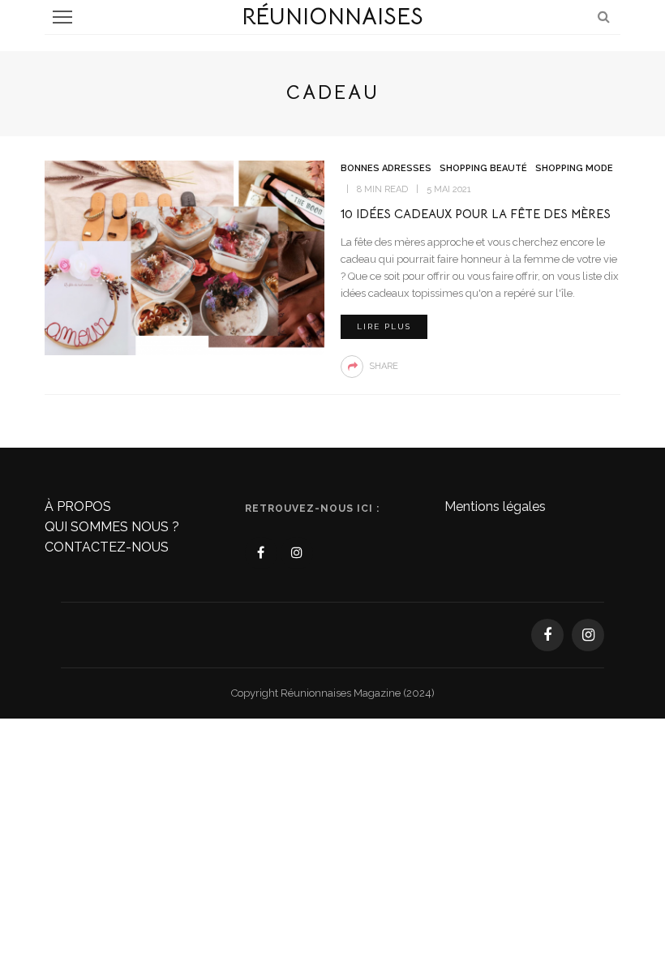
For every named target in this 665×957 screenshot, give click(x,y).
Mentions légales (495, 506)
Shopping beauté (483, 168)
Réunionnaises (332, 16)
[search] (604, 16)
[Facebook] (261, 553)
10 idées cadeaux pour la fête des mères (476, 213)
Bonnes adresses (386, 168)
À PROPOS (78, 506)
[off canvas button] (62, 17)
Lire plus (384, 326)
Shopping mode (574, 168)
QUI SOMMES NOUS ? (112, 526)
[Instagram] (297, 553)
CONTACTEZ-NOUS (107, 547)
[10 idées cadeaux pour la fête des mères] (184, 256)
